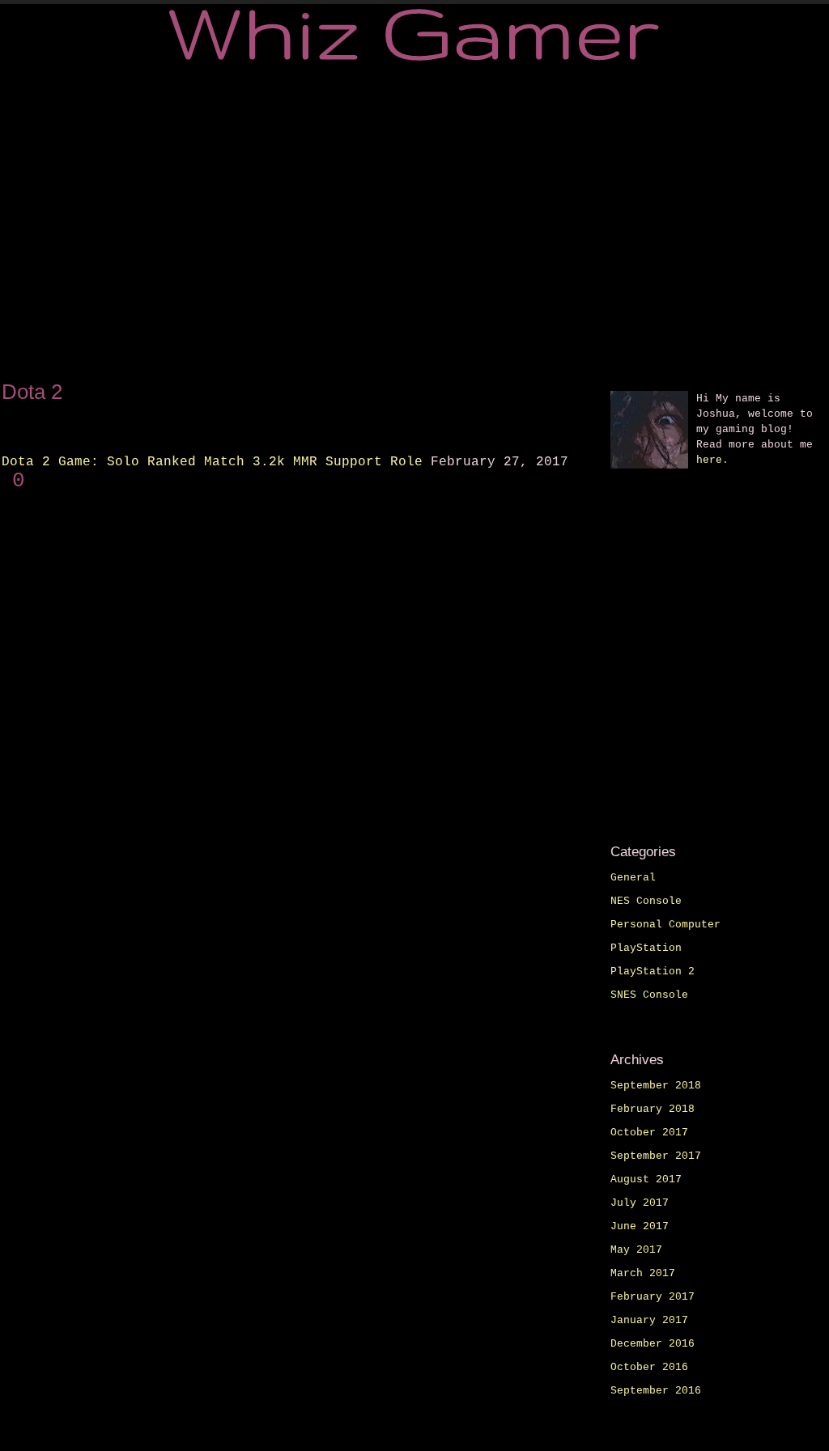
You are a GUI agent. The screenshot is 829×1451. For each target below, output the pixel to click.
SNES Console (649, 995)
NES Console (646, 901)
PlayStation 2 (652, 971)
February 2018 (652, 1109)
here (709, 460)
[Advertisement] (414, 220)
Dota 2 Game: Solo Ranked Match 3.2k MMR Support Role (212, 462)
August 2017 (646, 1179)
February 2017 (652, 1297)
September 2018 (655, 1086)
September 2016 (655, 1391)
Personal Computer (665, 925)
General (633, 878)
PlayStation (646, 948)
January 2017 (649, 1320)
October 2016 (649, 1367)
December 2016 (652, 1344)
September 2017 (655, 1156)
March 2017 (642, 1273)
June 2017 (639, 1226)
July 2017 (639, 1203)
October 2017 (649, 1132)
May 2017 (636, 1250)
